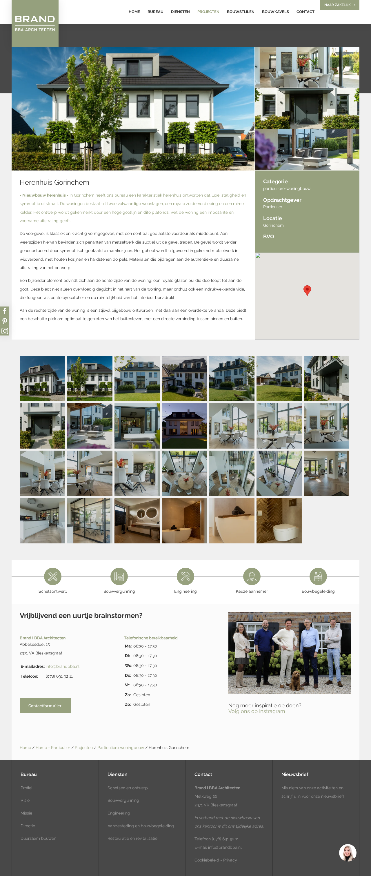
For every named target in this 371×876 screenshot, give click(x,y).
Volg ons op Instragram (256, 711)
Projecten (208, 12)
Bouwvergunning (123, 800)
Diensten (180, 12)
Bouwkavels (275, 12)
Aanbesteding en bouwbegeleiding (141, 826)
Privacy (230, 860)
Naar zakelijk (337, 5)
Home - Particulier (53, 747)
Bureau (155, 12)
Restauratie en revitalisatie (132, 838)
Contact (305, 12)
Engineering (119, 813)
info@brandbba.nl (62, 666)
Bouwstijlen (240, 12)
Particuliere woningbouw (121, 747)
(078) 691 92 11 (225, 839)
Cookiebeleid (206, 860)
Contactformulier (44, 705)
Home (134, 12)
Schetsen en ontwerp (128, 788)
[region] (347, 852)
